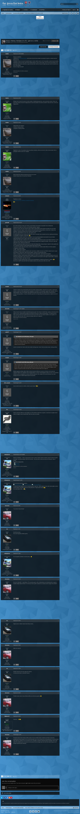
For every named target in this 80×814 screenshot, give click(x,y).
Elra (7, 409)
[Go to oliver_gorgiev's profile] (7, 392)
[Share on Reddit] (9, 798)
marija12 (7, 286)
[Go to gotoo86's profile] (7, 232)
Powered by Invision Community (73, 812)
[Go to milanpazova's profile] (7, 464)
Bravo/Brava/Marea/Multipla (22, 42)
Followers (54, 40)
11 (7, 114)
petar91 (7, 332)
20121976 (7, 308)
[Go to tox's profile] (7, 538)
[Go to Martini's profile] (7, 108)
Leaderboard (34, 9)
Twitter (73, 13)
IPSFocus (7, 810)
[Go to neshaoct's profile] (7, 205)
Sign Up (74, 9)
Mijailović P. (7, 716)
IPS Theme (3, 810)
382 (7, 425)
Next (8, 50)
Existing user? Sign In (66, 9)
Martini (7, 98)
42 (7, 545)
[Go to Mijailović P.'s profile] (7, 722)
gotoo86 (7, 222)
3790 (7, 725)
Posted (17, 53)
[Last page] (11, 50)
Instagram (75, 13)
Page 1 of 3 (15, 50)
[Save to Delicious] (7, 798)
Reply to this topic (54, 46)
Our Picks (42, 9)
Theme (2, 812)
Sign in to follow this (47, 40)
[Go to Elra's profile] (7, 419)
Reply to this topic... (13, 787)
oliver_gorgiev (7, 382)
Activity (25, 9)
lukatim (8, 42)
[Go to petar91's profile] (7, 342)
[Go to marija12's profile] (7, 296)
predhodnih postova (23, 58)
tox (7, 529)
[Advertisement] (40, 28)
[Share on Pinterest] (11, 798)
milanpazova (7, 454)
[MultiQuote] (14, 76)
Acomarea (7, 505)
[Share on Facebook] (3, 798)
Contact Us (13, 812)
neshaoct (7, 195)
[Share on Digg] (5, 798)
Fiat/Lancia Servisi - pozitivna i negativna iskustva (23, 200)
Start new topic (43, 46)
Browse (18, 9)
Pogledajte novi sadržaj (8, 9)
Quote (17, 118)
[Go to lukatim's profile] (3, 41)
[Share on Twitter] (2, 798)
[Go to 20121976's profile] (7, 318)
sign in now (28, 783)
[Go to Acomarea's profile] (7, 515)
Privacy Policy (7, 812)
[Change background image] (77, 9)
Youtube (78, 13)
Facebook (70, 13)
